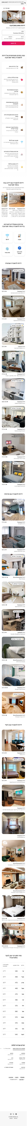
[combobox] (13, 33)
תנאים (11, 1118)
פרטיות (15, 1118)
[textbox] (19, 38)
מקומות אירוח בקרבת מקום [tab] (19, 1048)
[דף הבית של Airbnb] (24, 8)
